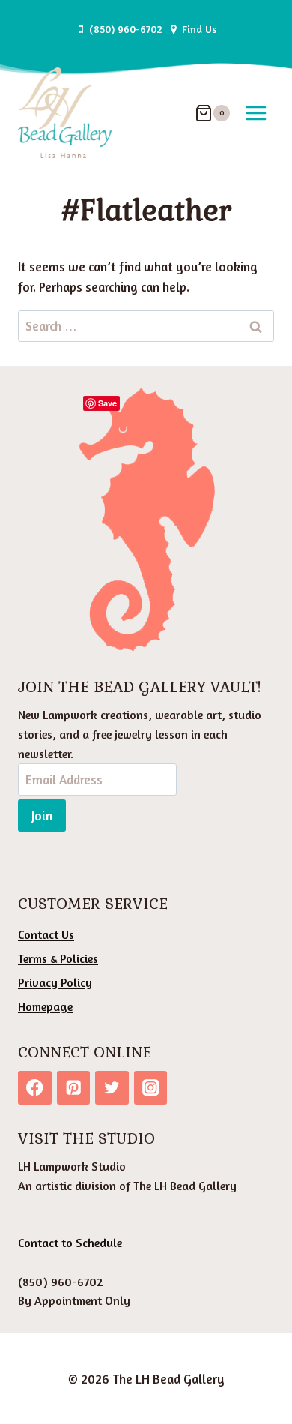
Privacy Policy (55, 982)
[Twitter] (112, 1088)
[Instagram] (151, 1088)
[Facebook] (35, 1088)
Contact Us (46, 934)
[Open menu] (255, 113)
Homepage (45, 1006)
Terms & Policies (58, 958)
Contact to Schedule (70, 1242)
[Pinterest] (74, 1088)
